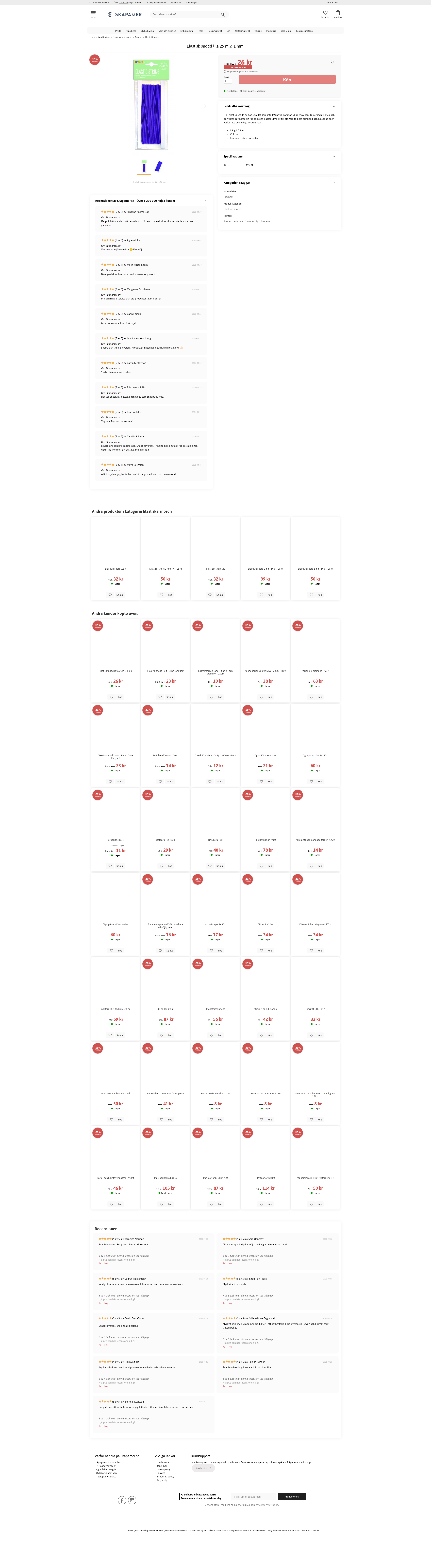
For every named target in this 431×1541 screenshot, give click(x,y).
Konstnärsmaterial (304, 31)
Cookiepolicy (163, 1469)
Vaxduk (258, 31)
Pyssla (118, 31)
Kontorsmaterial (242, 31)
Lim (228, 31)
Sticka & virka (147, 31)
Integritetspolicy (165, 1476)
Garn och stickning (167, 31)
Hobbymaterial (215, 31)
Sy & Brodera (186, 31)
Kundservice (163, 1462)
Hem (92, 37)
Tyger (200, 31)
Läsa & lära (286, 31)
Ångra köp (162, 1480)
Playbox (228, 196)
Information (332, 2)
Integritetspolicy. (270, 1504)
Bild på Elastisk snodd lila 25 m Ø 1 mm (149, 182)
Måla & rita (131, 31)
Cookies (161, 1473)
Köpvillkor (162, 1465)
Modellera (271, 31)
